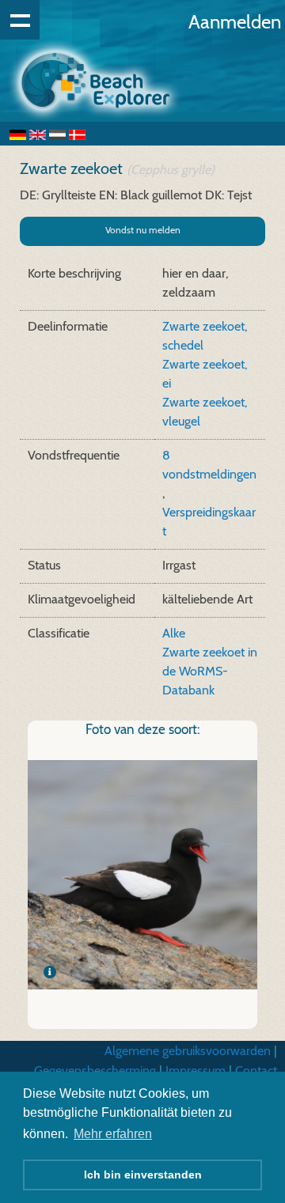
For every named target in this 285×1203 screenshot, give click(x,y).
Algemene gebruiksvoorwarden (187, 1050)
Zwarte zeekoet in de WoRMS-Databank (209, 671)
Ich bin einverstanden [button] (143, 1174)
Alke (173, 633)
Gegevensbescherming (95, 1070)
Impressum (195, 1070)
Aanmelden (234, 21)
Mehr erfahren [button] (113, 1134)
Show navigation (20, 20)
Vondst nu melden (142, 230)
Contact (256, 1070)
